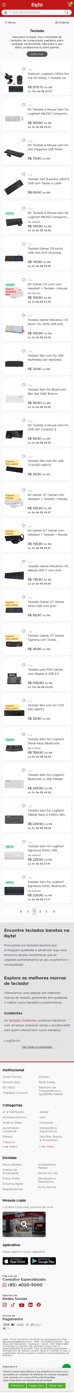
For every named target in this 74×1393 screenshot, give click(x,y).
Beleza (7, 1136)
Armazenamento (15, 1117)
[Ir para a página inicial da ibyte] (37, 5)
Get (42, 1117)
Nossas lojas (11, 1082)
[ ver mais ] (10, 1147)
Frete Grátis (11, 1178)
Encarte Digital (13, 1184)
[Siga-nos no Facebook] (38, 1306)
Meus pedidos (12, 1164)
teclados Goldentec (23, 1020)
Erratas (44, 1077)
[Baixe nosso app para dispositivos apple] (15, 1261)
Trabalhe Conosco (15, 1093)
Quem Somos (12, 1077)
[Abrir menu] (4, 5)
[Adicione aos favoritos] (24, 69)
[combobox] (37, 12)
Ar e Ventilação (13, 1112)
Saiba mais (37, 54)
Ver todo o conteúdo (37, 1047)
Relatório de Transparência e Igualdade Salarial (50, 1091)
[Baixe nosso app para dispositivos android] (43, 1261)
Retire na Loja (48, 1173)
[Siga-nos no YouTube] (21, 1306)
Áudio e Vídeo (12, 1122)
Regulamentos (13, 1189)
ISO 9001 (9, 1087)
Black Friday (47, 1082)
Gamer (44, 1112)
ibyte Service (47, 1187)
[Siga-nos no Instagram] (5, 1306)
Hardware (46, 1122)
